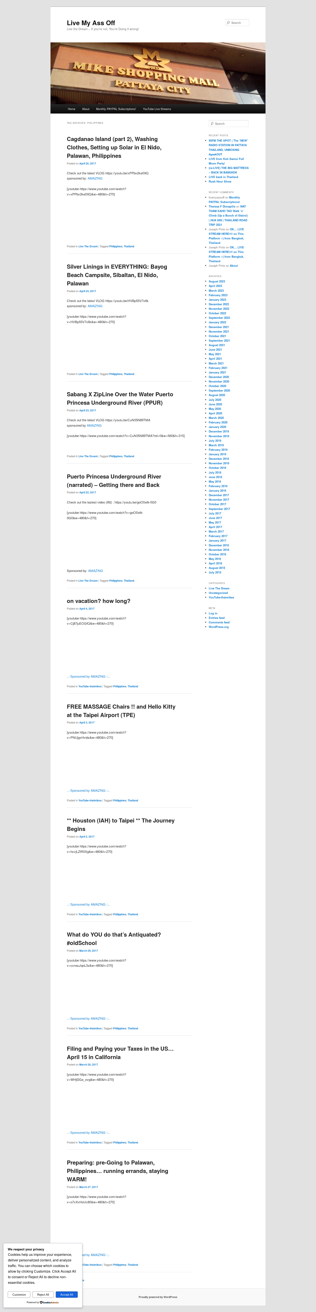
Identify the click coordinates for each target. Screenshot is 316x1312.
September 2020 (219, 390)
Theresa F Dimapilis (222, 206)
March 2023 (216, 290)
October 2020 (217, 386)
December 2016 (219, 545)
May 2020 (215, 409)
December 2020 (219, 377)
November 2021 (219, 331)
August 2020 (217, 395)
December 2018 (219, 459)
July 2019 (215, 440)
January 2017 (217, 540)
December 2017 (219, 495)
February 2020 (218, 422)
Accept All (66, 1294)
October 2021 (217, 336)
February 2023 (218, 295)
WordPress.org (219, 627)
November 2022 (219, 309)
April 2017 (215, 527)
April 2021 (215, 358)
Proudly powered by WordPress (158, 1297)
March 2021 (216, 363)
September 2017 (219, 509)
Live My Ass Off (91, 22)
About (85, 109)
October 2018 (217, 468)
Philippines (116, 246)
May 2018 (215, 481)
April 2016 (215, 563)
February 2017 (218, 536)
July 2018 (215, 472)
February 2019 (218, 450)
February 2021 (218, 368)
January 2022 (217, 322)
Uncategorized (218, 593)
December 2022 (219, 304)
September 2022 (219, 318)
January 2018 (217, 490)
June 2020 (215, 404)
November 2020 (219, 381)
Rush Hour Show (220, 181)
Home (71, 109)
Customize (19, 1294)
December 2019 (219, 431)
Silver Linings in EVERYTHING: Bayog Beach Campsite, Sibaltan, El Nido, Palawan (117, 274)
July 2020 (215, 400)
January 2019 (217, 454)
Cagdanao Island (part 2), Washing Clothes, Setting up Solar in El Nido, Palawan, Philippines (114, 147)
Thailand (129, 246)
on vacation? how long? (98, 601)
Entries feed (217, 618)
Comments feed (219, 622)
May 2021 (215, 354)
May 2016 (215, 559)
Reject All (43, 1294)
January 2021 (217, 372)
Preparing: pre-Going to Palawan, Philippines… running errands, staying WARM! (117, 1170)
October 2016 (217, 554)
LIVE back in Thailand (223, 177)
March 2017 (216, 531)
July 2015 (215, 572)
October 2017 (217, 504)
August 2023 (217, 281)
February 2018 (218, 486)
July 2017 (215, 513)
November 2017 (219, 499)
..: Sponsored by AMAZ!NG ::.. (88, 676)
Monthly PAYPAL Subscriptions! (116, 109)
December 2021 (219, 327)
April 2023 (215, 286)
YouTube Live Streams (157, 109)
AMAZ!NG (95, 178)
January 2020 (217, 427)
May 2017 (215, 522)
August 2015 (217, 568)
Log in (213, 613)
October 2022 (217, 313)
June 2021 (215, 349)
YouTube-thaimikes (90, 686)
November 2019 (219, 436)
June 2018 (215, 477)
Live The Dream (88, 246)
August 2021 (217, 345)
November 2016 (219, 550)
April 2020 (215, 413)
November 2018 (219, 463)
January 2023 (217, 299)
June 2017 (215, 518)
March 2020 (216, 418)
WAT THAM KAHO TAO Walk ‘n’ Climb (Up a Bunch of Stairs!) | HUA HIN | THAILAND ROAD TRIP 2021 (228, 215)
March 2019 (216, 445)
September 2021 (219, 340)
